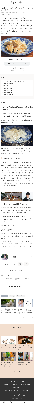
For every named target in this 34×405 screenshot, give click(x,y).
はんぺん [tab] (4, 296)
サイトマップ (25, 381)
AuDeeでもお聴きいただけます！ (17, 68)
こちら (14, 225)
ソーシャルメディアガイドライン (12, 390)
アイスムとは (8, 381)
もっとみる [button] (17, 372)
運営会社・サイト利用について (11, 384)
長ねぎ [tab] (12, 296)
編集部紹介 (17, 381)
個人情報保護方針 (25, 384)
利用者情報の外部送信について (17, 387)
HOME (2, 278)
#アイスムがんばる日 (20, 244)
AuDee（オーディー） (15, 219)
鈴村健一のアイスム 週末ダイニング (14, 278)
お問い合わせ (26, 390)
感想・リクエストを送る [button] (17, 270)
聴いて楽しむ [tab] (20, 296)
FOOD (2, 14)
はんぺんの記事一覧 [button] (28, 317)
